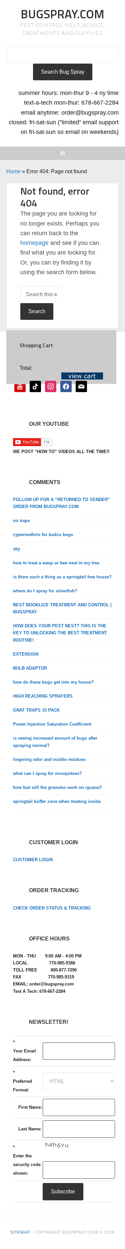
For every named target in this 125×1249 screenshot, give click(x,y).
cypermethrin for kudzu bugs (43, 534)
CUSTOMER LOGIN (33, 859)
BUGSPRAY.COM (62, 14)
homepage (34, 243)
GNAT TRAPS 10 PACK (36, 710)
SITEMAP (20, 1232)
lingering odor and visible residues (49, 759)
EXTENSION (25, 654)
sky (16, 548)
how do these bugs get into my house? (53, 682)
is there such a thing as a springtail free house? (62, 576)
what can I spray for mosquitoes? (47, 773)
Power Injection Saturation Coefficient (52, 724)
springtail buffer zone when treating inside (57, 801)
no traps (21, 520)
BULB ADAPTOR (30, 668)
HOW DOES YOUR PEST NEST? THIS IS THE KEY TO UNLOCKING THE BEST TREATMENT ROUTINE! (60, 632)
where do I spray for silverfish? (45, 590)
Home (13, 171)
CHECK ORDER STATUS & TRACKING (52, 908)
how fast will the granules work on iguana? (57, 787)
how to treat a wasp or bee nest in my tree (56, 562)
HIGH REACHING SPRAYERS (43, 696)
